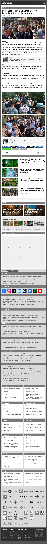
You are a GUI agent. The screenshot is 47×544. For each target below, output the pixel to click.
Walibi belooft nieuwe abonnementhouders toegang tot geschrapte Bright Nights (18, 283)
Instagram (20, 532)
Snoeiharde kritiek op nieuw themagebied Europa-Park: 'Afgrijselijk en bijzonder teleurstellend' (21, 344)
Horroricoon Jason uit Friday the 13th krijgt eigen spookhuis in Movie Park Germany (34, 474)
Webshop (26, 3)
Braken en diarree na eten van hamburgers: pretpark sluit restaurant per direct (12, 211)
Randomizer (5, 535)
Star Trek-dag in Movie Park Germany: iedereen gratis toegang (33, 477)
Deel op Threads (29, 146)
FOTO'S (16, 165)
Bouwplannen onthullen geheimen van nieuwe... (38, 228)
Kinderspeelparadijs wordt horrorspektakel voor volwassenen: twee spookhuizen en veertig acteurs (22, 276)
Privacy (4, 538)
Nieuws (15, 3)
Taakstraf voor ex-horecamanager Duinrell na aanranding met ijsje (16, 378)
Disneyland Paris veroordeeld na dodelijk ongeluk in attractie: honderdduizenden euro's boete (12, 465)
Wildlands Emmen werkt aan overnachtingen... (7, 228)
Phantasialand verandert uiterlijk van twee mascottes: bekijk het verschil (34, 464)
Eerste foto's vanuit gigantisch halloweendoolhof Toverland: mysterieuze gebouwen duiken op (21, 376)
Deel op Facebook (6, 146)
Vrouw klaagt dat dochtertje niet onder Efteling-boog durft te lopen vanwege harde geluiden (20, 357)
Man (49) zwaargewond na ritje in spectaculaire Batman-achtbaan (15, 281)
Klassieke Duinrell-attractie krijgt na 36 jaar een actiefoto (12, 430)
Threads (19, 537)
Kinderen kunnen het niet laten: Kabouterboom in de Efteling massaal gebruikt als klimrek (20, 304)
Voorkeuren (32, 3)
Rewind (11, 537)
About (37, 3)
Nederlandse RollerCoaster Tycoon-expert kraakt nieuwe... (18, 228)
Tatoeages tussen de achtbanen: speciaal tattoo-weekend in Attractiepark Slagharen (34, 411)
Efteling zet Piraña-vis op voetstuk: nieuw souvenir (12, 375)
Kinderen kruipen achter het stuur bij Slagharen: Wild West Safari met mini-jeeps (34, 414)
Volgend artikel (41, 152)
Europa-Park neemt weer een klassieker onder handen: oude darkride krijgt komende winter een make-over (24, 370)
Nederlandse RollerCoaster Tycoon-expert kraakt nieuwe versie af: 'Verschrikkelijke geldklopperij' (21, 329)
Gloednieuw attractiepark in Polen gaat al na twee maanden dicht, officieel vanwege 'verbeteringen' (22, 355)
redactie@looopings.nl (14, 198)
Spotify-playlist (13, 534)
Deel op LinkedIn (38, 146)
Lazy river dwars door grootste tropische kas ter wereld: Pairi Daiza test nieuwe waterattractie (32, 170)
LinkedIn (19, 538)
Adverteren (27, 537)
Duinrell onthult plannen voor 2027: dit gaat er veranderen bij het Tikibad (12, 427)
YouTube (12, 532)
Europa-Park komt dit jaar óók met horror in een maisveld (12, 483)
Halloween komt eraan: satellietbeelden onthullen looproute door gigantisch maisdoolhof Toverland (33, 394)
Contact (27, 534)
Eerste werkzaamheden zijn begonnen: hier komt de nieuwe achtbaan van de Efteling (19, 305)
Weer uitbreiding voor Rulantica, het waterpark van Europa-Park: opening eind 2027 (12, 479)
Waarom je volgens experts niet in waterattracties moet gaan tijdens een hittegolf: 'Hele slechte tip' (22, 342)
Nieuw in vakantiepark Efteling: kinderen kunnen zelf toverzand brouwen (17, 360)
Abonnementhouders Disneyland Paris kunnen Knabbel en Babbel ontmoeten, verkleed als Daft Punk (22, 371)
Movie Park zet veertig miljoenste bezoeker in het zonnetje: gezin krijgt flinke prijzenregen (34, 481)
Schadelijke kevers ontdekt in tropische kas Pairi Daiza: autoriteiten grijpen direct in (32, 190)
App (3, 534)
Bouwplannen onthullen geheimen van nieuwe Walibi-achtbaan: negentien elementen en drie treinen (11, 439)
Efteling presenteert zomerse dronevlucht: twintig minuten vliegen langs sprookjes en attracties (21, 278)
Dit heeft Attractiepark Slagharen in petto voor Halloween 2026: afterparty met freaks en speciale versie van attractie (34, 407)
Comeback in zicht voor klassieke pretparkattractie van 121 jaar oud (16, 331)
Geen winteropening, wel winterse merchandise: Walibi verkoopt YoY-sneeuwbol (11, 410)
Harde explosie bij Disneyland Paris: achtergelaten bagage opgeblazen (11, 461)
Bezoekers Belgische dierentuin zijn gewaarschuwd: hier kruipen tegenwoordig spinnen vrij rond (32, 161)
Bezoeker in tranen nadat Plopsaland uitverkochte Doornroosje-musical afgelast (34, 427)
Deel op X (14, 146)
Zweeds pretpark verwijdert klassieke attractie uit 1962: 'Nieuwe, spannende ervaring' (19, 353)
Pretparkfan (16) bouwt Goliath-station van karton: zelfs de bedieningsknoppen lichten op (12, 414)
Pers (26, 535)
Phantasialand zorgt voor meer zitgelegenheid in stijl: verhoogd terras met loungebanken (34, 460)
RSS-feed (12, 535)
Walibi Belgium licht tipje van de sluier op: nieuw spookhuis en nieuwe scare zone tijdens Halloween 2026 (12, 443)
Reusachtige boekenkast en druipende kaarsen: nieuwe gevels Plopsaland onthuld (34, 430)
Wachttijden (20, 3)
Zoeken (27, 532)
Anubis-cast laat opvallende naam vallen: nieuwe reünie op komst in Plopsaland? (34, 424)
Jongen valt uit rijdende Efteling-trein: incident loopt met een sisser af (16, 380)
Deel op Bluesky (21, 146)
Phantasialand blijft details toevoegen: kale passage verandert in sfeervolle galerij (18, 368)
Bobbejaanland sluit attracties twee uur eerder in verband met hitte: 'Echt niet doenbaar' (33, 446)
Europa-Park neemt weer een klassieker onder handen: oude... (28, 228)
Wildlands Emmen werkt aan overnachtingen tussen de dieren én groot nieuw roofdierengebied (21, 279)
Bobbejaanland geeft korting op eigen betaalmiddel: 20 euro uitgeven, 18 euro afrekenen (34, 442)
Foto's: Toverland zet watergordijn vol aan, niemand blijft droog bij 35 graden (34, 398)
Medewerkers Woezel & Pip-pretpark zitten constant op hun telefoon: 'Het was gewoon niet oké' (21, 345)
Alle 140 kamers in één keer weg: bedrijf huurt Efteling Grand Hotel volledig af (33, 211)
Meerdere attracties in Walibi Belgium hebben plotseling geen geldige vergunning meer (12, 448)
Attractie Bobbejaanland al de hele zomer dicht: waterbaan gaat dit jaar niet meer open (35, 438)
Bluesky (19, 535)
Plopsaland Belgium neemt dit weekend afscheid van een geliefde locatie (17, 358)
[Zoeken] (44, 3)
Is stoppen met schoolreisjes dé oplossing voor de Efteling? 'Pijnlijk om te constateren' (19, 347)
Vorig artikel (5, 152)
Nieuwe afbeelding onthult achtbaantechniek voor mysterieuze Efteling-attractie (18, 312)
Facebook (20, 531)
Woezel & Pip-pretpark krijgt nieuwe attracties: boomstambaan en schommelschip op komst (20, 315)
